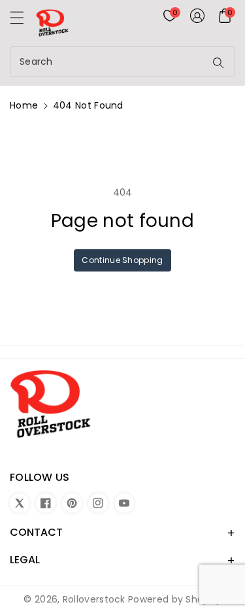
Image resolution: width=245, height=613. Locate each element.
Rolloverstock (94, 599)
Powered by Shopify (174, 599)
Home (24, 105)
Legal (25, 559)
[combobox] (109, 62)
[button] (23, 21)
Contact (36, 532)
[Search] (218, 63)
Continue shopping (122, 260)
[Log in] (197, 15)
